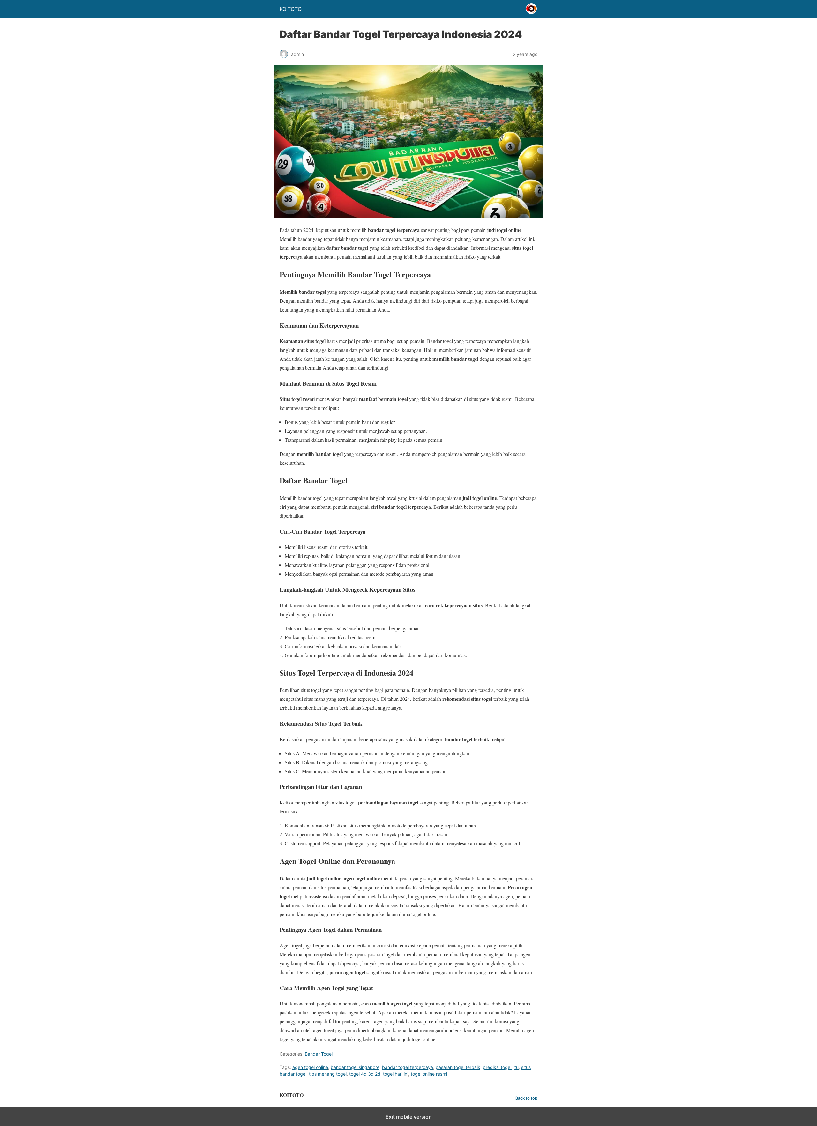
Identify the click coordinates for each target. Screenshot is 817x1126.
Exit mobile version (409, 1117)
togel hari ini (395, 1074)
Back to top (526, 1098)
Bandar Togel (319, 1053)
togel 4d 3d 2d (364, 1074)
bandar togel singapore (355, 1067)
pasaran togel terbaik (458, 1067)
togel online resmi (429, 1074)
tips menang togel (328, 1074)
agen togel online (310, 1067)
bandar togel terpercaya (407, 1067)
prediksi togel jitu (501, 1067)
